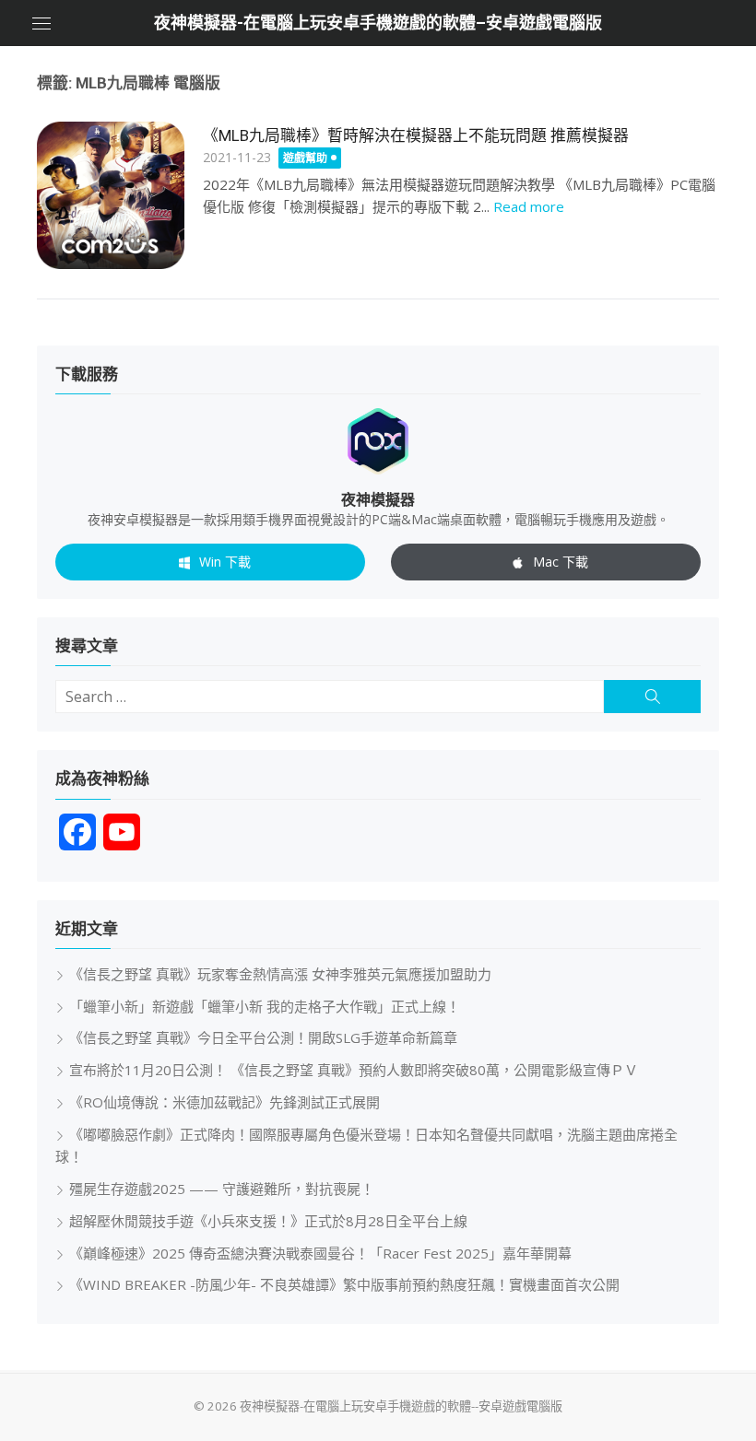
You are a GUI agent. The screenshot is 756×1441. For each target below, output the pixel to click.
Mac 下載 (560, 561)
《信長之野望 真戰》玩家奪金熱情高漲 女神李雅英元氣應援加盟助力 (280, 974)
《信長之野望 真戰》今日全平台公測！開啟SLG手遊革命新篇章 (263, 1037)
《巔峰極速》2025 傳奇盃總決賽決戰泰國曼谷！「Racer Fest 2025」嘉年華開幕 (320, 1253)
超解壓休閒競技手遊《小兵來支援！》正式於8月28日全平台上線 (268, 1221)
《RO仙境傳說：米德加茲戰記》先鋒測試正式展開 (224, 1102)
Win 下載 (225, 561)
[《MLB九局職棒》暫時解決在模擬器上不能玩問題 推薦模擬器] (110, 195)
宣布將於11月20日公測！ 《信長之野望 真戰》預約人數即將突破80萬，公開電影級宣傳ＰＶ (353, 1069)
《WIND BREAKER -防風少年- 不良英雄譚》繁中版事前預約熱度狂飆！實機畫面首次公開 (344, 1284)
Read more (528, 206)
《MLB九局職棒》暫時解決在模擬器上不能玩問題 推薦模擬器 (416, 135)
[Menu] (41, 23)
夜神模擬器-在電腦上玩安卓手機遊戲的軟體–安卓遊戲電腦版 (378, 22)
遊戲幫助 (305, 158)
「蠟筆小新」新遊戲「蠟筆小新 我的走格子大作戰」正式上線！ (264, 1006)
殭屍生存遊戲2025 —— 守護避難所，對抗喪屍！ (221, 1188)
